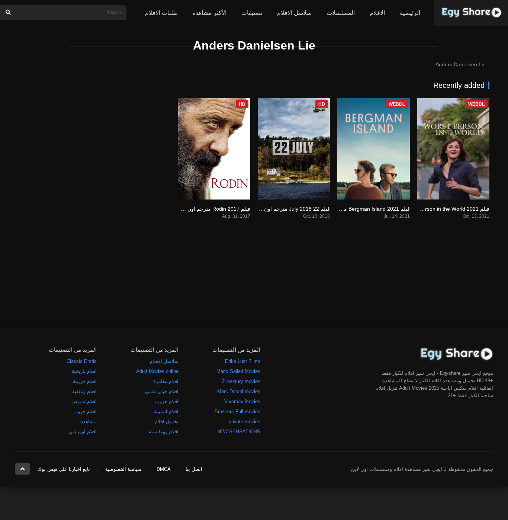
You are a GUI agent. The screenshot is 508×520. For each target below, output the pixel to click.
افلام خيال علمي (162, 391)
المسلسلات (341, 13)
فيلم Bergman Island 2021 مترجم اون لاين (362, 209)
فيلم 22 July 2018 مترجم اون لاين (292, 209)
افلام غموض (84, 401)
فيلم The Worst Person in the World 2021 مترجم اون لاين (423, 209)
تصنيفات (251, 13)
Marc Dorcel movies (238, 391)
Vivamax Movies (242, 401)
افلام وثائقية (84, 391)
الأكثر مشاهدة (209, 13)
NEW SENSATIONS (238, 431)
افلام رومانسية (164, 431)
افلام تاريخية (84, 371)
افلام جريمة (85, 381)
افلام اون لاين (83, 431)
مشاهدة (88, 421)
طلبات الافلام (161, 13)
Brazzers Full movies (237, 411)
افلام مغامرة (166, 381)
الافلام (377, 13)
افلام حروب (167, 401)
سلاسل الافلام (294, 13)
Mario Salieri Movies (238, 371)
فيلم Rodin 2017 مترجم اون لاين (213, 209)
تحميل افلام (167, 421)
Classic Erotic (82, 361)
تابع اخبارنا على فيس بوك (64, 469)
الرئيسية (410, 13)
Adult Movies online (157, 371)
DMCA (164, 469)
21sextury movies (241, 381)
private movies (244, 421)
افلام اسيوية (166, 411)
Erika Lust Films (242, 361)
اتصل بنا (194, 469)
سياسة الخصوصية (123, 469)
